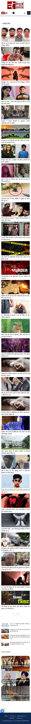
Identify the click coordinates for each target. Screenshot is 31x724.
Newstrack (10, 721)
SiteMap (11, 718)
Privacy (12, 716)
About (6, 716)
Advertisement (21, 716)
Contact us (19, 718)
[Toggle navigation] (28, 13)
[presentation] (27, 652)
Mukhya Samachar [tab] (15, 619)
